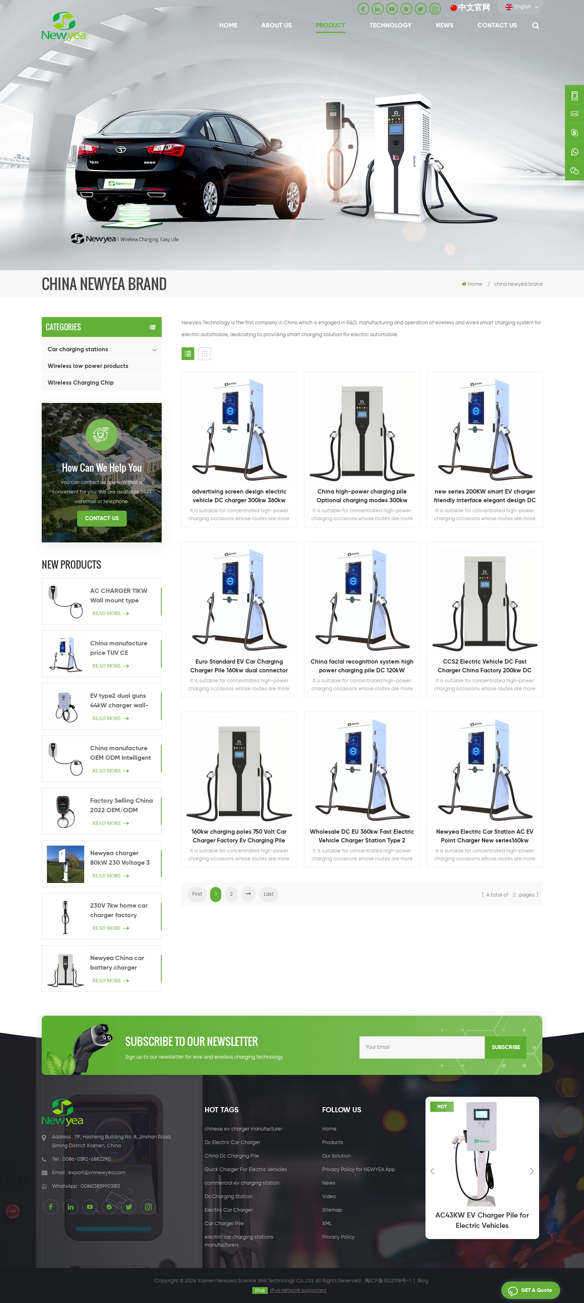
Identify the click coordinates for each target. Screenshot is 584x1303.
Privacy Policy (338, 1237)
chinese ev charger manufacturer (243, 1129)
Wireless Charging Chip (81, 383)
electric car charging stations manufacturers (239, 1241)
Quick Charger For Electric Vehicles (246, 1169)
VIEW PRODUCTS (243, 451)
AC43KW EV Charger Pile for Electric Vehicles (426, 1220)
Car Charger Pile (224, 1223)
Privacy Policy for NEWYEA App (358, 1169)
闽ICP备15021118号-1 (388, 1281)
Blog (423, 1281)
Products (332, 1142)
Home (228, 26)
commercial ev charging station (242, 1183)
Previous (432, 1170)
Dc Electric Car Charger (232, 1142)
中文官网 (474, 8)
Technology (390, 26)
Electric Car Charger (229, 1210)
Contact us (497, 26)
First (197, 894)
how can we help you (102, 467)
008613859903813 (100, 1186)
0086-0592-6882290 (86, 1159)
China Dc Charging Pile (232, 1156)
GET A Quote (536, 1290)
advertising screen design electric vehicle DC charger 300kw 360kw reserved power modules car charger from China (239, 497)
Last (269, 894)
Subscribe (506, 1047)
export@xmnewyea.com (97, 1172)
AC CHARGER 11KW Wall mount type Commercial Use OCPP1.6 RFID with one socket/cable (123, 597)
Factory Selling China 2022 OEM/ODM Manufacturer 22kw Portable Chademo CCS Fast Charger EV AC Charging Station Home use (121, 806)
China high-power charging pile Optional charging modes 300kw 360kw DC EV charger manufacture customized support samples (362, 497)
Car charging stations (78, 349)
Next (532, 1170)
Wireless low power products (88, 366)
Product (330, 26)
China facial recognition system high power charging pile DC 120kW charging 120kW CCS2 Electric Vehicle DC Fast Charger (362, 667)
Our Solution (336, 1156)
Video (329, 1196)
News (444, 26)
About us (276, 26)
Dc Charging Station (228, 1196)
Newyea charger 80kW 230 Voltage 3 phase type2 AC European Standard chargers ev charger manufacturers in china (120, 859)
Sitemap (332, 1210)
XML (327, 1223)
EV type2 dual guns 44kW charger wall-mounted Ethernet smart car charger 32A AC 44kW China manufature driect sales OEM (120, 702)
